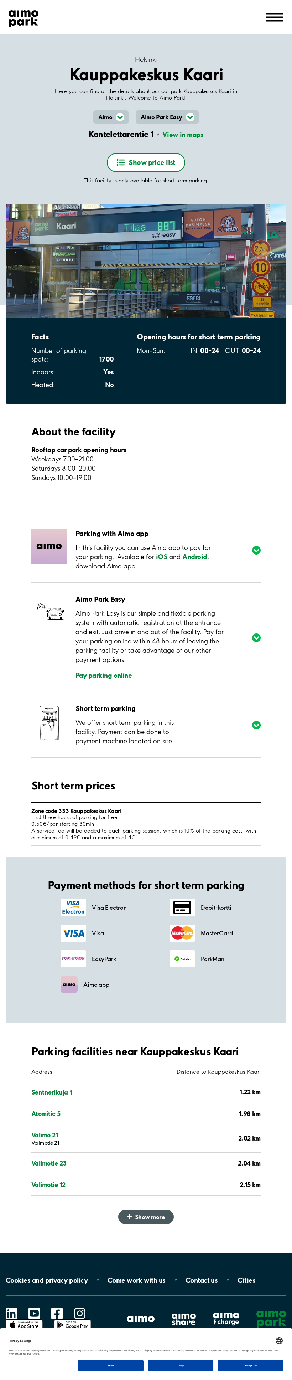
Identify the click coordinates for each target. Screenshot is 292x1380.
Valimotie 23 (49, 1163)
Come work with (137, 1279)
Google (72, 1319)
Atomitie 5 (46, 1113)
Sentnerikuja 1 (51, 1092)
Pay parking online (103, 675)
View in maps (182, 134)
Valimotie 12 (48, 1184)
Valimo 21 (44, 1135)
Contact (202, 1279)
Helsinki (146, 59)
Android (194, 556)
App (24, 1319)
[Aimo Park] (23, 17)
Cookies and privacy (47, 1279)
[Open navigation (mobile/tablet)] (274, 17)
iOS (161, 556)
